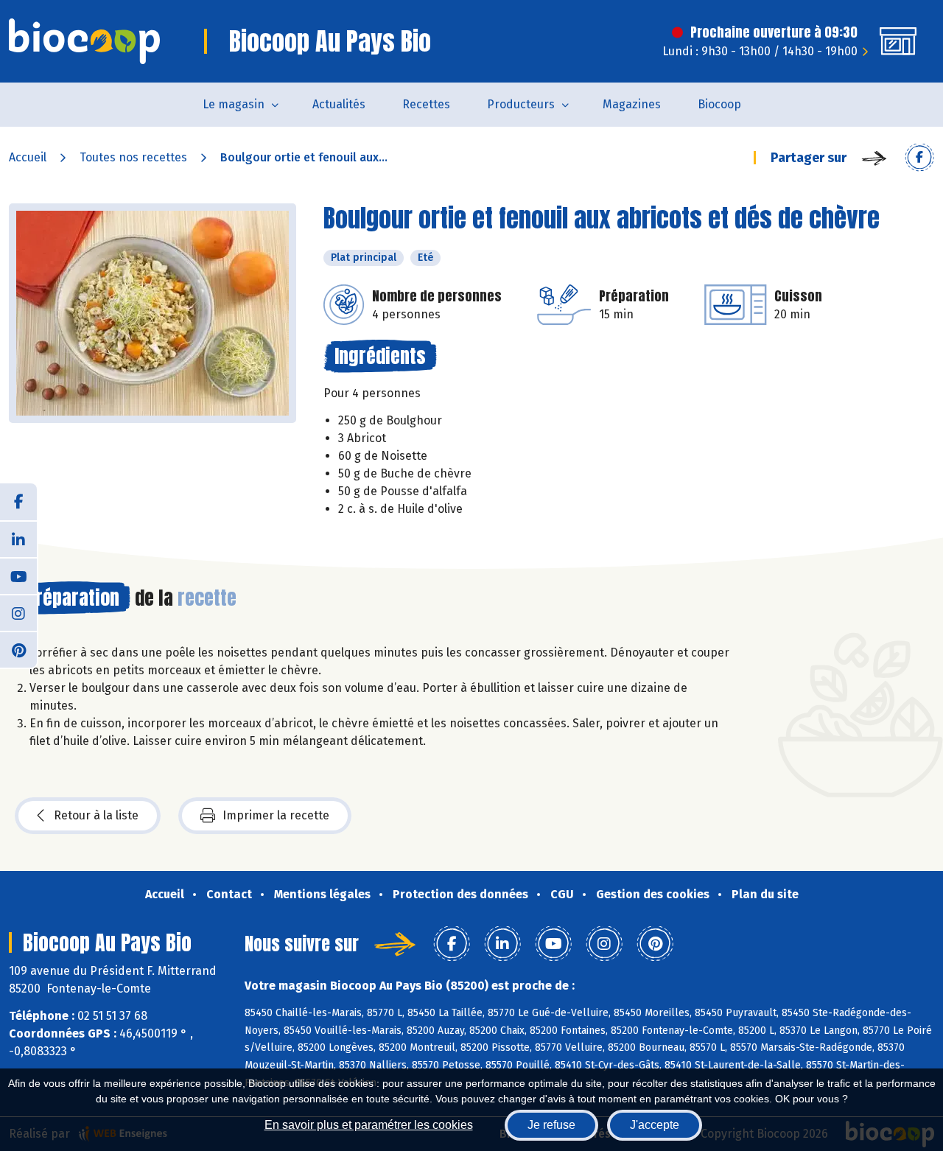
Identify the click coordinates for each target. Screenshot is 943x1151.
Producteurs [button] (521, 104)
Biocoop (719, 104)
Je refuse (551, 1125)
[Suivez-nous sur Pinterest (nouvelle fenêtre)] (18, 649)
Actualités (338, 104)
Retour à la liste (96, 815)
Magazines (632, 104)
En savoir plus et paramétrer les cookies (368, 1125)
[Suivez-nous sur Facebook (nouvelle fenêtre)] (18, 501)
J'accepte (654, 1125)
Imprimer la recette (275, 815)
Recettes (426, 104)
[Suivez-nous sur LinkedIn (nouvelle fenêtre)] (18, 538)
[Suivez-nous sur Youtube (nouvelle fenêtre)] (18, 575)
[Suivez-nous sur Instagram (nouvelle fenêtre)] (18, 612)
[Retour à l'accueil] (84, 41)
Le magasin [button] (233, 104)
